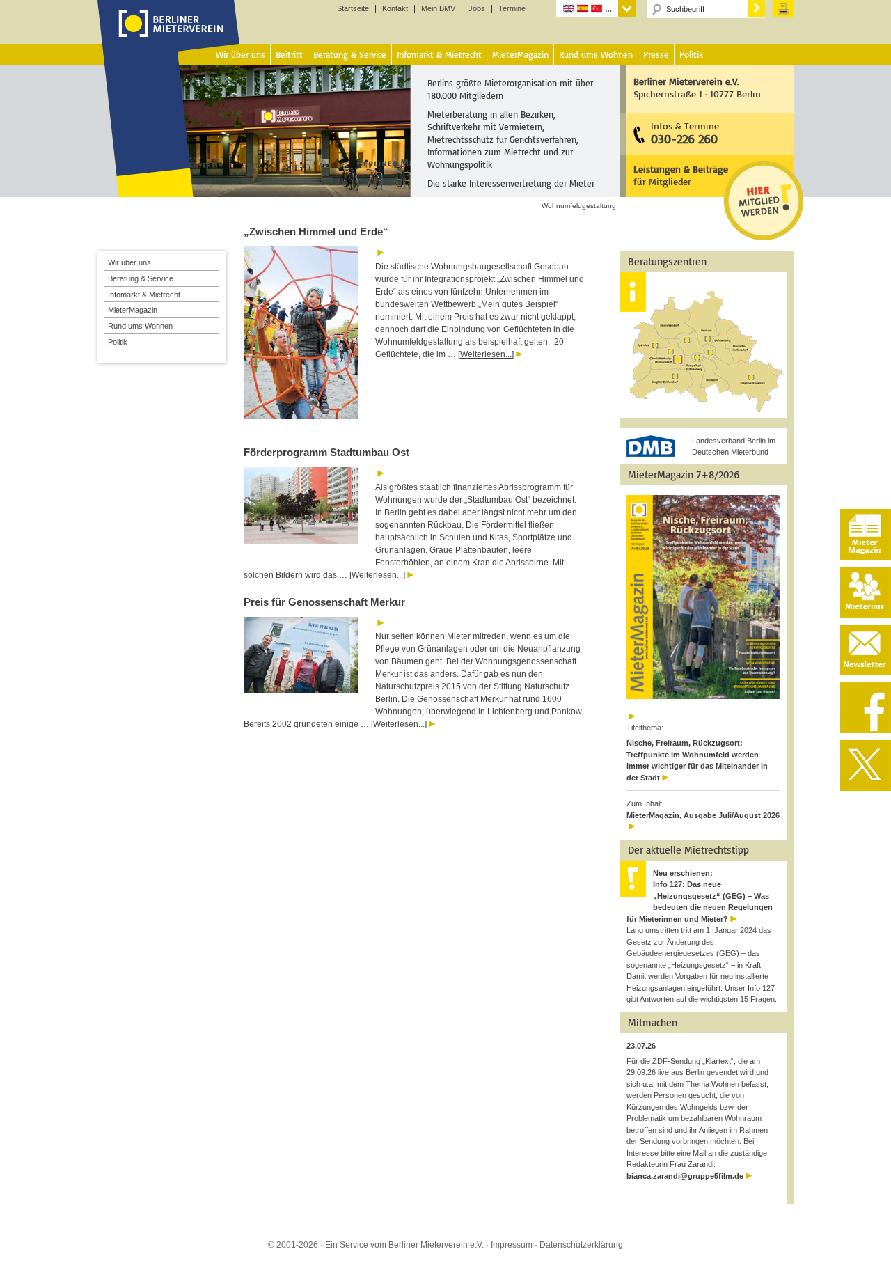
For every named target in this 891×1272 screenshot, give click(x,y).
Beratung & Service (140, 278)
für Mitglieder (680, 175)
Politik (117, 342)
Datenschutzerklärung (581, 1245)
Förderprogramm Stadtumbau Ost (326, 452)
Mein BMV (438, 9)
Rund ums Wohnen (140, 326)
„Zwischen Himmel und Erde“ (317, 231)
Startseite (353, 9)
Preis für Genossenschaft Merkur (324, 602)
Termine (512, 9)
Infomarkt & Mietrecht (144, 294)
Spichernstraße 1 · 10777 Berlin (697, 87)
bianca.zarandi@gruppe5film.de (684, 1176)
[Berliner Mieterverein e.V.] (168, 37)
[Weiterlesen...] (486, 354)
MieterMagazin (132, 310)
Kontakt (395, 9)
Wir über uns (129, 262)
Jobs (476, 9)
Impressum (512, 1245)
